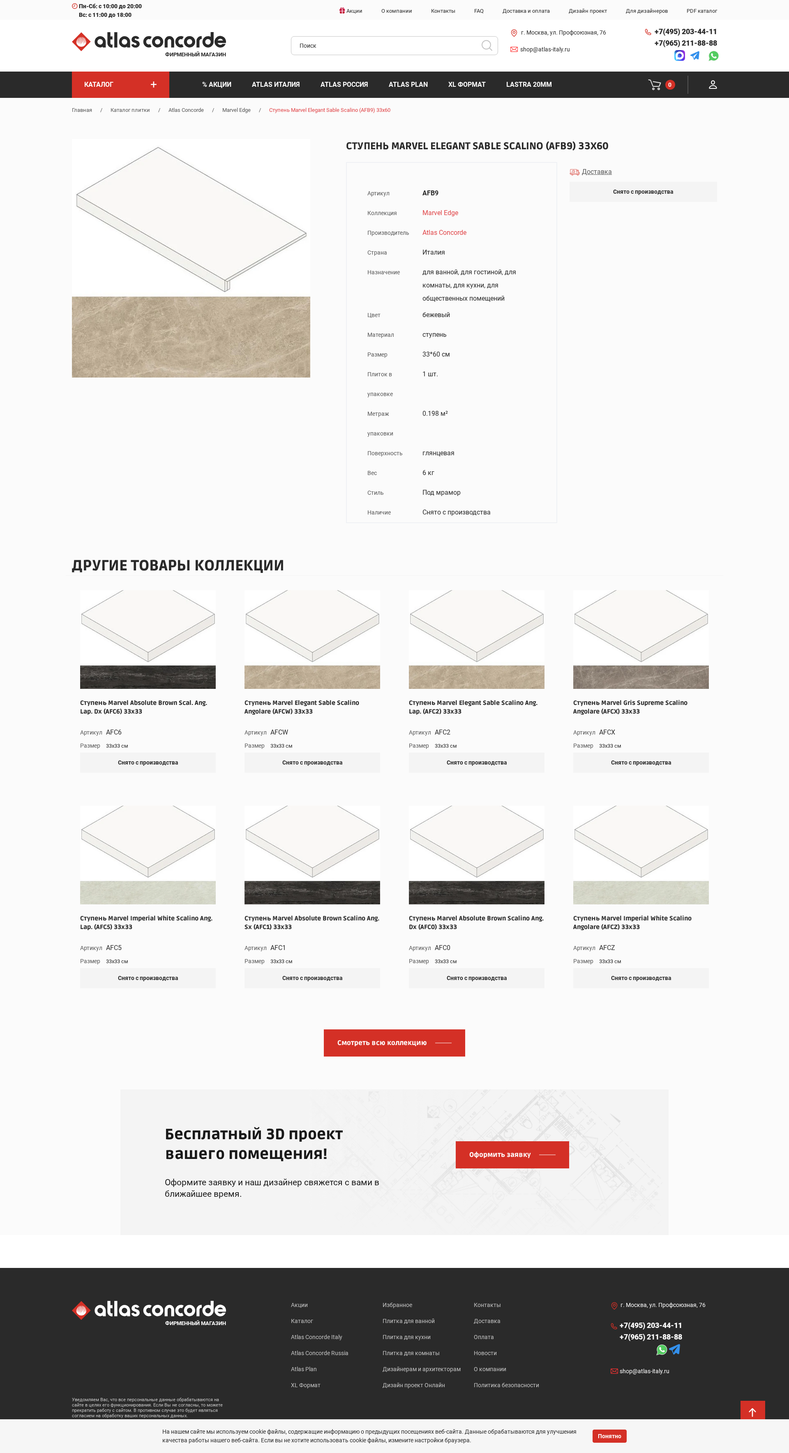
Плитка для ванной (409, 1321)
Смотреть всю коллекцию (382, 1043)
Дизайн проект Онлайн (414, 1385)
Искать (490, 48)
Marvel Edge (236, 110)
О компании (490, 1369)
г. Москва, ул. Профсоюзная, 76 (563, 32)
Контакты (487, 1305)
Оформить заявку (500, 1155)
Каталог (302, 1321)
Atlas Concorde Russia (319, 1353)
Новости (485, 1353)
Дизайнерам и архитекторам (422, 1369)
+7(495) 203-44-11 (686, 31)
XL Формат (306, 1385)
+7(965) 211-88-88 (686, 43)
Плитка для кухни (407, 1337)
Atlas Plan (304, 1369)
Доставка (487, 1321)
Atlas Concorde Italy (316, 1337)
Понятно (609, 1436)
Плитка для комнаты (411, 1353)
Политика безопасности (506, 1385)
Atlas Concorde (186, 110)
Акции (299, 1305)
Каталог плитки (130, 110)
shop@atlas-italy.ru (545, 49)
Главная (82, 110)
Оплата (484, 1337)
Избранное (397, 1305)
